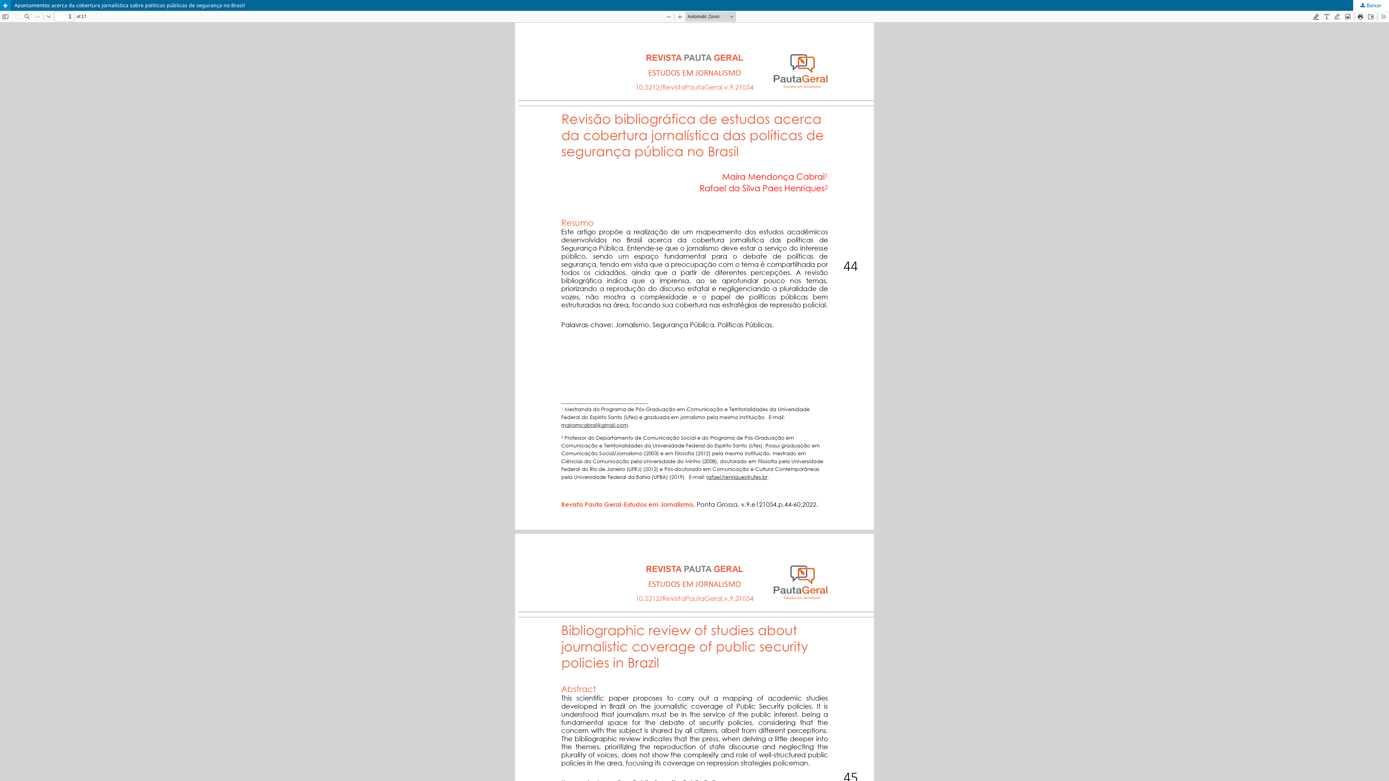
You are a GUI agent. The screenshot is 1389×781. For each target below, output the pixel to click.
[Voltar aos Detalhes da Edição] (5, 5)
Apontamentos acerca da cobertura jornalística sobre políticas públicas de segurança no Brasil (129, 5)
